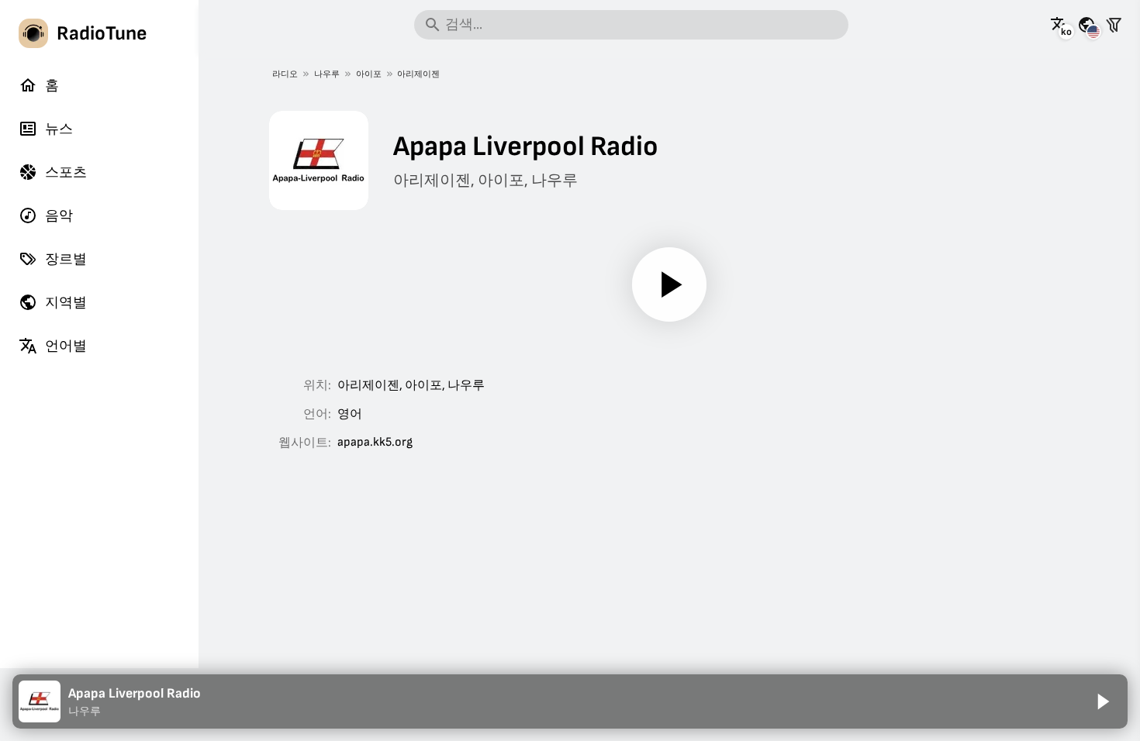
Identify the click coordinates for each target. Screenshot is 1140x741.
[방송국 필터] (1113, 24)
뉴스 (59, 129)
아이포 (369, 74)
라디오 (285, 74)
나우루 (327, 74)
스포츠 (66, 172)
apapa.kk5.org (375, 442)
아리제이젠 (418, 74)
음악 (59, 216)
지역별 (66, 303)
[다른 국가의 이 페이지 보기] (1086, 24)
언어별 (66, 346)
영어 (349, 414)
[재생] (669, 284)
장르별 (66, 259)
